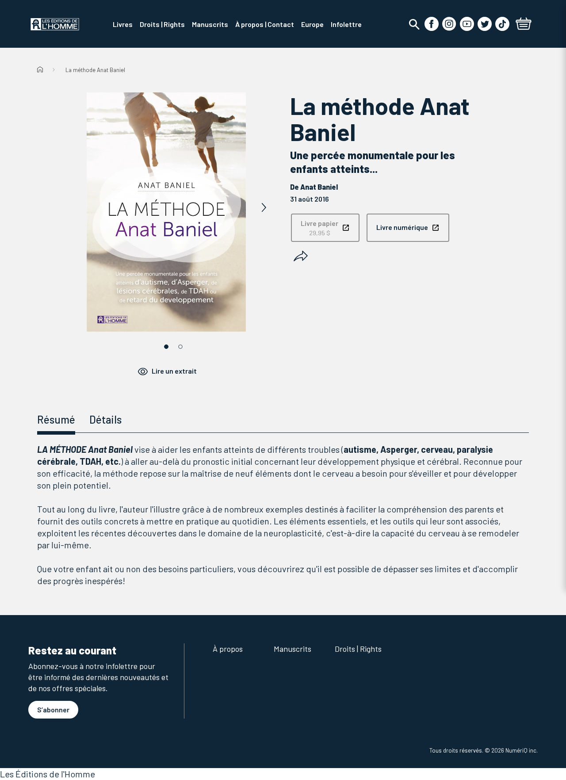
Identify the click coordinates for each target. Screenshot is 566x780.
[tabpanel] (283, 515)
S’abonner (53, 709)
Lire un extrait (174, 371)
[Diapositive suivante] (263, 207)
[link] (325, 228)
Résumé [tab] (56, 419)
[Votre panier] (523, 24)
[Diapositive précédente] (69, 207)
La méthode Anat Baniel (95, 69)
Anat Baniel (319, 187)
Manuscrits (292, 649)
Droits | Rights (358, 649)
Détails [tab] (105, 419)
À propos (228, 649)
